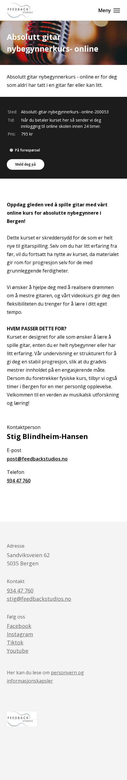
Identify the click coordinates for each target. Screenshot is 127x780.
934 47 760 (18, 480)
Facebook (19, 625)
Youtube (17, 650)
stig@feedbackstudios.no (39, 598)
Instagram (20, 634)
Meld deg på (25, 164)
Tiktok (15, 642)
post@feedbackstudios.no (37, 459)
